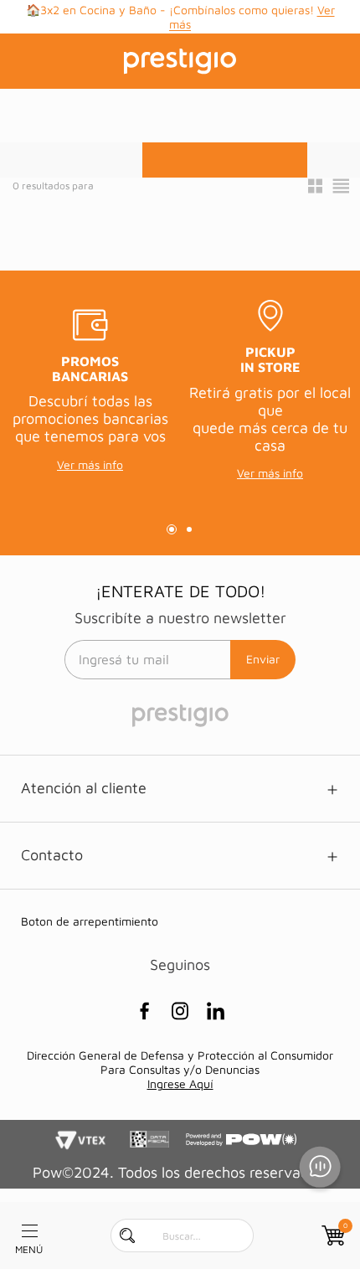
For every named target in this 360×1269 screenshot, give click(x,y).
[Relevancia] (224, 160)
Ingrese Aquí (180, 1083)
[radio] (315, 186)
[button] (224, 160)
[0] (331, 1235)
